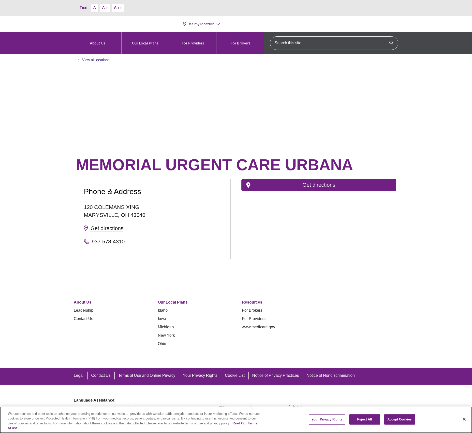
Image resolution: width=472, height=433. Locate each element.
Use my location (200, 24)
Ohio (162, 344)
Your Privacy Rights (200, 375)
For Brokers (240, 43)
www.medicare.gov (258, 327)
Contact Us (83, 319)
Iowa (162, 319)
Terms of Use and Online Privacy (146, 375)
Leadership (83, 310)
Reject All (364, 419)
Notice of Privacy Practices (275, 375)
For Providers (193, 43)
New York (166, 335)
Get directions (106, 228)
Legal (79, 375)
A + (105, 8)
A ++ (118, 8)
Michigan (166, 327)
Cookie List (235, 375)
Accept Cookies (399, 419)
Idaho (163, 310)
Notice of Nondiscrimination (331, 375)
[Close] (464, 419)
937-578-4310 (108, 241)
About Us (97, 43)
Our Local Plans (145, 43)
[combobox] (334, 43)
